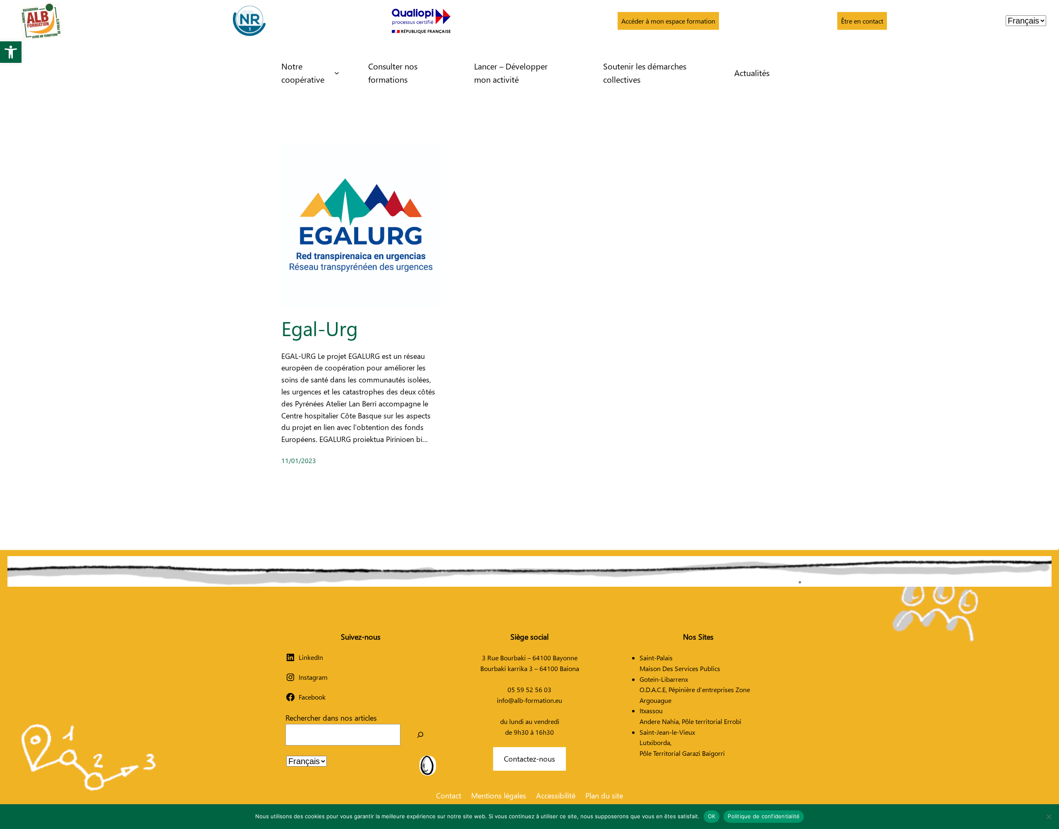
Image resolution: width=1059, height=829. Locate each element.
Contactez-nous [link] (529, 758)
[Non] (1049, 816)
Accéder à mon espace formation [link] (668, 21)
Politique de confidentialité (764, 816)
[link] (11, 52)
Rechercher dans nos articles (331, 717)
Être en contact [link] (862, 21)
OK (712, 816)
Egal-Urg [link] (319, 328)
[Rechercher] (420, 734)
